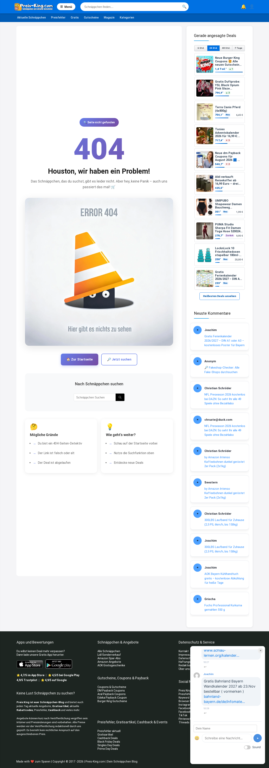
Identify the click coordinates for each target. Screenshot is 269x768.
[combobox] (134, 6)
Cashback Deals (107, 738)
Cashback (54, 710)
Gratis (75, 17)
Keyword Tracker (189, 697)
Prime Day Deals (107, 748)
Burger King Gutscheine (112, 701)
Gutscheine (91, 17)
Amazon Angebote (109, 661)
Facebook (185, 708)
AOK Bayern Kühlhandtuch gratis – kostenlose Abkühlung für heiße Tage (224, 578)
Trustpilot (27, 680)
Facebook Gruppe (190, 711)
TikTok (183, 715)
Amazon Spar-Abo (109, 658)
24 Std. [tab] (213, 48)
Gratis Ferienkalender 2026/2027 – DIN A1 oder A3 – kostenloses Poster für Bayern (224, 341)
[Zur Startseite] (36, 7)
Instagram (185, 704)
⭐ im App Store (30, 675)
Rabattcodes (25, 710)
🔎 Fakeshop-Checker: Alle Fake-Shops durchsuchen (221, 370)
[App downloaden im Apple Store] (30, 664)
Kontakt (184, 651)
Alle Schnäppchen (108, 651)
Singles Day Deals (108, 745)
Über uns (184, 668)
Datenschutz (187, 658)
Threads (184, 722)
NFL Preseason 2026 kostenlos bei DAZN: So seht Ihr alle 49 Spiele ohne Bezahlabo (224, 399)
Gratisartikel (60, 706)
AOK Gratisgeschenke (111, 665)
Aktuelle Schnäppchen (31, 17)
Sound (256, 747)
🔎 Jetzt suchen (119, 359)
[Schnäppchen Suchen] (120, 397)
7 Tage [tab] (238, 48)
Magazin (109, 17)
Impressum (186, 654)
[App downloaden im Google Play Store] (58, 664)
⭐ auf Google (54, 680)
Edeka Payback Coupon (112, 697)
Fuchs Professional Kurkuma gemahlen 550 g (223, 608)
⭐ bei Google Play (63, 675)
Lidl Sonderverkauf (109, 654)
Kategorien (127, 17)
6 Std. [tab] (201, 48)
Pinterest (185, 718)
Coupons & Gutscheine (111, 687)
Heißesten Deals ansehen (219, 296)
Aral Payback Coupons (111, 694)
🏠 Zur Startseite (79, 359)
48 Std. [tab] (226, 48)
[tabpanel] (219, 171)
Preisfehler (58, 17)
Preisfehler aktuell (109, 731)
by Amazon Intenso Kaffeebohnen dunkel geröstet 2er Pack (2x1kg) (224, 461)
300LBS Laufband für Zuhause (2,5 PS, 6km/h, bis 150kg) (224, 522)
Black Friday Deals (108, 741)
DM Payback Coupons (111, 690)
